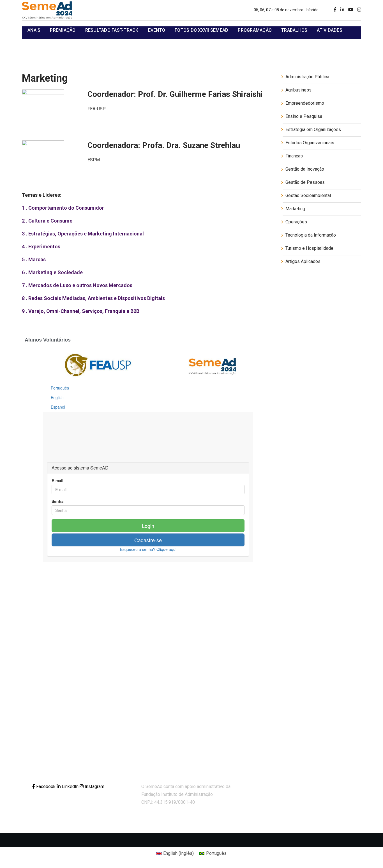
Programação (255, 30)
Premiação (62, 30)
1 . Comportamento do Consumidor (63, 208)
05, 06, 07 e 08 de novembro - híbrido (286, 10)
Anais (33, 30)
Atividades (329, 30)
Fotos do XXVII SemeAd (201, 30)
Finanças (294, 156)
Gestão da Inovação (304, 169)
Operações (296, 222)
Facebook (46, 786)
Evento (156, 30)
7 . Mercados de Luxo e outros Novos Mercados (77, 285)
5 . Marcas (34, 259)
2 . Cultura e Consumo (47, 221)
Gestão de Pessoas (305, 182)
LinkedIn (70, 786)
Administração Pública (307, 76)
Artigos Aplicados (302, 261)
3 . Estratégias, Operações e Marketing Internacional (83, 234)
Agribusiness (298, 90)
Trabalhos (294, 30)
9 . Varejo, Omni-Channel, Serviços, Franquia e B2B (80, 311)
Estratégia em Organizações (313, 129)
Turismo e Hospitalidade (309, 248)
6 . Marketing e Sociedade (52, 272)
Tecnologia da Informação (310, 235)
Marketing (295, 208)
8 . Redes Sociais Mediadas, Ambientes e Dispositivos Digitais (93, 298)
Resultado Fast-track (112, 30)
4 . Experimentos (41, 246)
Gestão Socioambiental (308, 195)
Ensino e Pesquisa (303, 116)
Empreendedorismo (304, 103)
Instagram (94, 786)
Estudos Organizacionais (309, 142)
